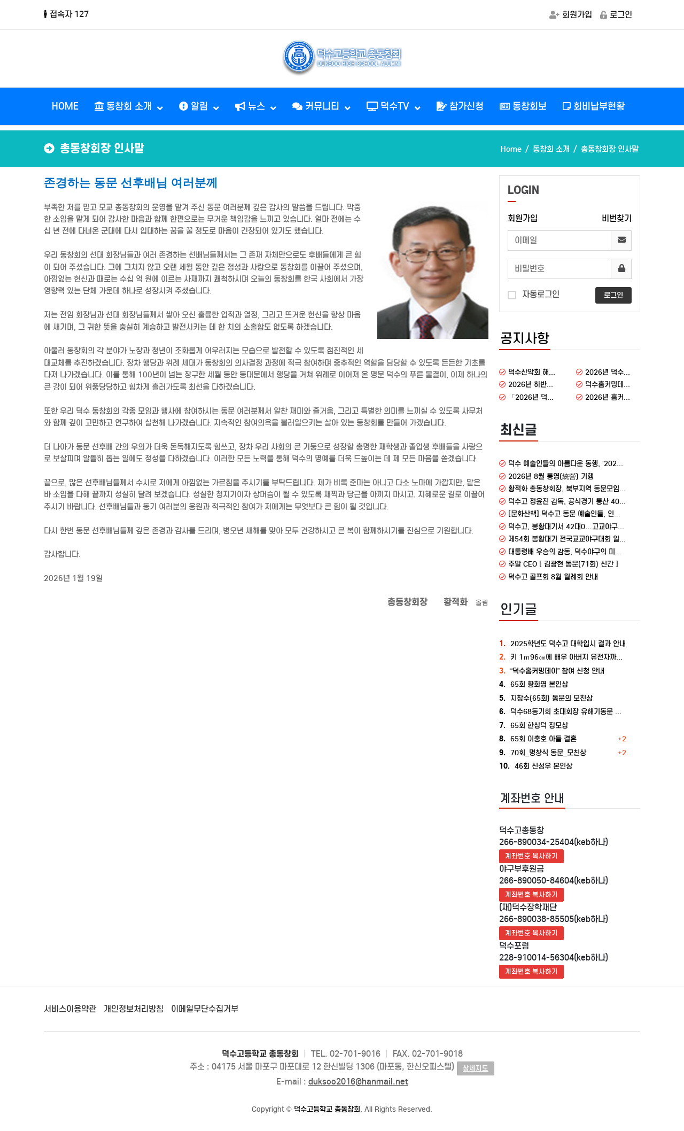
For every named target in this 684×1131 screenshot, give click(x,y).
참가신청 (465, 106)
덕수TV (395, 106)
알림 (199, 106)
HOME (65, 106)
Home (511, 149)
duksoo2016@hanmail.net (358, 1081)
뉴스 (256, 106)
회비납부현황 (598, 106)
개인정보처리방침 (134, 1009)
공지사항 (524, 338)
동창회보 (528, 106)
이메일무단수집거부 (204, 1009)
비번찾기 (617, 218)
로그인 (621, 15)
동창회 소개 (129, 106)
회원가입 (577, 15)
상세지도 (475, 1068)
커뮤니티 (322, 106)
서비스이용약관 (70, 1009)
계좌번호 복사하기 (531, 856)
